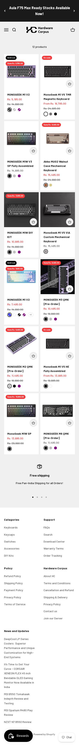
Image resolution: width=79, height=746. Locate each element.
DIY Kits (9, 555)
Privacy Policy (12, 597)
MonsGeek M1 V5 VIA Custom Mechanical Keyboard (57, 237)
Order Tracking (53, 555)
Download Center (54, 541)
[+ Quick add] (69, 83)
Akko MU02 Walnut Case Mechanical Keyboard (56, 166)
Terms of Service (15, 604)
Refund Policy (12, 576)
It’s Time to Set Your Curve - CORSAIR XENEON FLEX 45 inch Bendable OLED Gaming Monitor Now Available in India (19, 675)
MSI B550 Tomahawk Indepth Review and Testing (17, 698)
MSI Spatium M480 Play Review (18, 712)
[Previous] (4, 11)
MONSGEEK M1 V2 (18, 94)
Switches (10, 541)
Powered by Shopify (44, 734)
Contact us (50, 611)
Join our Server (53, 618)
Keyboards (11, 527)
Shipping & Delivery (55, 597)
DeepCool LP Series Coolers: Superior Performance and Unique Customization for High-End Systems (19, 648)
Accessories (11, 548)
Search (48, 534)
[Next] (74, 11)
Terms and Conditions (57, 583)
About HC (49, 576)
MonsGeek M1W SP (19, 433)
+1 (31, 314)
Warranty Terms (54, 548)
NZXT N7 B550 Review (17, 722)
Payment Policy (13, 590)
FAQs (47, 527)
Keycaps (9, 534)
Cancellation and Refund (59, 590)
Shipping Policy (13, 583)
